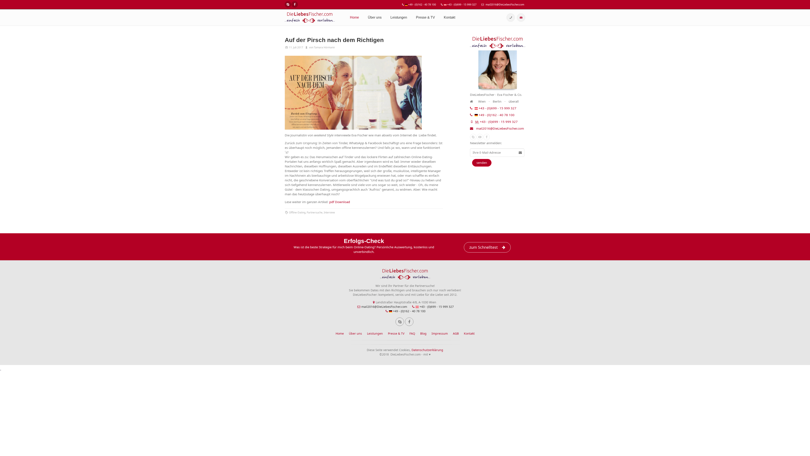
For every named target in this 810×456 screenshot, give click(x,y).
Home (354, 17)
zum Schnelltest (483, 247)
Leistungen (398, 17)
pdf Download (339, 202)
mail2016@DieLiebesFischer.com (504, 4)
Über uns (375, 17)
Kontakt (449, 17)
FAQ (412, 333)
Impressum (440, 333)
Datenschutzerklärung (427, 350)
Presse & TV (425, 17)
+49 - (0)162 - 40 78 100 (422, 4)
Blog (423, 333)
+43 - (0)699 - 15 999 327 (462, 4)
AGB (456, 333)
